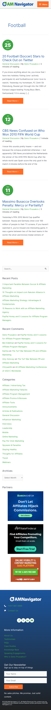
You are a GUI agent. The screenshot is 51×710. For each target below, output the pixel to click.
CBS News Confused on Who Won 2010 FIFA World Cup (23, 132)
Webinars (6, 462)
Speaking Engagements (14, 653)
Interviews (7, 424)
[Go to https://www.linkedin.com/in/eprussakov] (28, 620)
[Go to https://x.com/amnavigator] (23, 620)
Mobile (5, 432)
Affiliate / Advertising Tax (13, 385)
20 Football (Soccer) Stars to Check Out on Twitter (23, 58)
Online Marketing (10, 436)
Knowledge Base (11, 649)
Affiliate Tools (8, 402)
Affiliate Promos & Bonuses (14, 398)
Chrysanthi (7, 367)
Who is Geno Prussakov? (15, 656)
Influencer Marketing (11, 419)
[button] (13, 686)
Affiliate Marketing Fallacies (14, 389)
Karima (5, 351)
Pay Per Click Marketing (13, 441)
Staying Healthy (9, 449)
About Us (8, 635)
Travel (5, 458)
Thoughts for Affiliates (12, 454)
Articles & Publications (12, 411)
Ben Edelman (8, 343)
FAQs (6, 642)
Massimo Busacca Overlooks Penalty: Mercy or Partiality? (23, 203)
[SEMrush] (25, 569)
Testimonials (9, 639)
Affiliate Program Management (16, 394)
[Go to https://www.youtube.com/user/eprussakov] (32, 620)
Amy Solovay (8, 359)
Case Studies (10, 646)
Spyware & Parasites (11, 445)
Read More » (13, 101)
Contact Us (13, 610)
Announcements (9, 407)
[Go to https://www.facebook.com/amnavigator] (19, 620)
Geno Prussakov (9, 335)
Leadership (7, 428)
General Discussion (10, 64)
